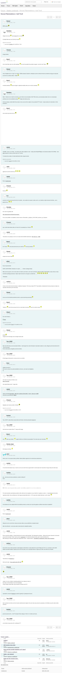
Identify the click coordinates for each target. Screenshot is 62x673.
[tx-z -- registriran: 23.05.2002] (4, 196)
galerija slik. (8, 181)
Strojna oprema (11, 661)
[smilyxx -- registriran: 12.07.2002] (4, 282)
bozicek (9, 415)
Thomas (9, 50)
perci (8, 454)
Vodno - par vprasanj (9, 654)
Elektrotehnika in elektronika (13, 647)
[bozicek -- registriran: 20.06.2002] (4, 416)
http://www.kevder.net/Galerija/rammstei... (11, 214)
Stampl (8, 21)
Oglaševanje (4, 670)
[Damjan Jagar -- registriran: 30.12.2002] (4, 444)
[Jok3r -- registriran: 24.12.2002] (4, 167)
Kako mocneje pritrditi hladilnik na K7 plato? (15, 649)
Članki (21, 5)
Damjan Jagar (10, 444)
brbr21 (47, 640)
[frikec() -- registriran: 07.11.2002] (4, 312)
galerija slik (8, 513)
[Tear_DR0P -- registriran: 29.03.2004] (4, 342)
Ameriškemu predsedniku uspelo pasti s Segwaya (44, 538)
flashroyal (48, 658)
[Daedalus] (4, 31)
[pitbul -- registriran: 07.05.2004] (4, 262)
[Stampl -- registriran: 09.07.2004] (4, 21)
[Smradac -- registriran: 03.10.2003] (4, 207)
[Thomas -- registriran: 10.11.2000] (4, 50)
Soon (8, 363)
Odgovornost (44, 668)
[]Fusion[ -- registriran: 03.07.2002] (4, 186)
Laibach (5, 640)
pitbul (8, 261)
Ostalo (34, 6)
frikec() (8, 312)
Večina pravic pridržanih (27, 668)
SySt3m (9, 472)
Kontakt (23, 670)
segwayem (23, 537)
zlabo (5, 659)
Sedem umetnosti (11, 642)
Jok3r (8, 166)
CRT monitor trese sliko (9, 645)
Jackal (8, 147)
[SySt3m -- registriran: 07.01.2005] (4, 473)
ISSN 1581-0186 (45, 670)
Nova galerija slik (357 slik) (15, 562)
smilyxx (9, 281)
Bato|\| (8, 59)
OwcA (12, 324)
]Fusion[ (9, 186)
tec (4, 655)
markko (8, 463)
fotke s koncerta (6, 381)
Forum (8, 6)
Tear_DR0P (9, 341)
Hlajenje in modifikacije (12, 652)
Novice (2, 6)
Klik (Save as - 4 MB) (36, 236)
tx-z (7, 195)
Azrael (47, 645)
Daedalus (9, 31)
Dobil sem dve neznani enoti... (11, 658)
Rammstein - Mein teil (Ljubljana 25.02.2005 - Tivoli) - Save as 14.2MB (23, 393)
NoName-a (12, 558)
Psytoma (13, 593)
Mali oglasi (15, 5)
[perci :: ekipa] (4, 454)
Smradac (9, 207)
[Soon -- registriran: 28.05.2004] (4, 363)
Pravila (2, 668)
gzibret (5, 641)
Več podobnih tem (4, 664)
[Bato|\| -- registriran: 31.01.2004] (4, 60)
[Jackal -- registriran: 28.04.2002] (4, 147)
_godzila (5, 650)
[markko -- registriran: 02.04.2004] (4, 464)
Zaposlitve (27, 6)
